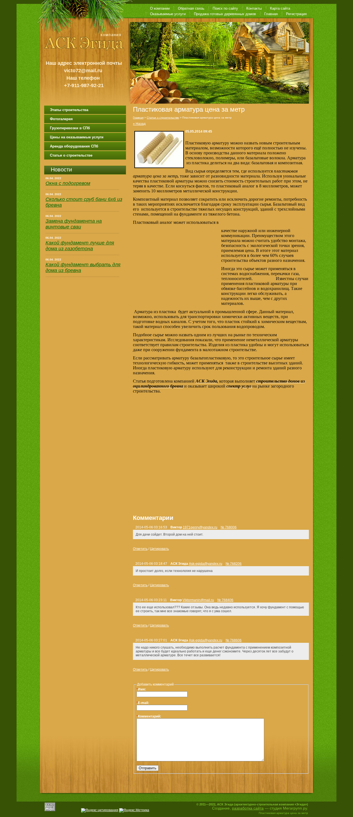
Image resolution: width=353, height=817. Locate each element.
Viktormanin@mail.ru (198, 600)
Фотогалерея (61, 119)
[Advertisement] (177, 265)
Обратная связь (191, 8)
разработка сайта (248, 808)
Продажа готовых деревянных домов (225, 14)
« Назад (139, 124)
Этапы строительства (69, 110)
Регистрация (296, 14)
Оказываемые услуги (168, 14)
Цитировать (159, 549)
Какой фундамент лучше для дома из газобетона (80, 245)
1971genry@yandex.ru (200, 527)
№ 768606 (234, 640)
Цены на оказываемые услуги (76, 137)
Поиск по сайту (225, 8)
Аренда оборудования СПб (74, 146)
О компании (160, 8)
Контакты (254, 8)
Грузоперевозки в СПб (70, 128)
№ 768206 (234, 564)
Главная (271, 14)
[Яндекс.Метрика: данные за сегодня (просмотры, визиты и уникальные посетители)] (134, 810)
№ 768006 (229, 527)
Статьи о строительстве (71, 155)
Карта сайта (280, 8)
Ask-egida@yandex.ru (205, 564)
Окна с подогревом (68, 183)
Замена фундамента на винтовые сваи (74, 224)
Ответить (140, 549)
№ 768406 (225, 600)
